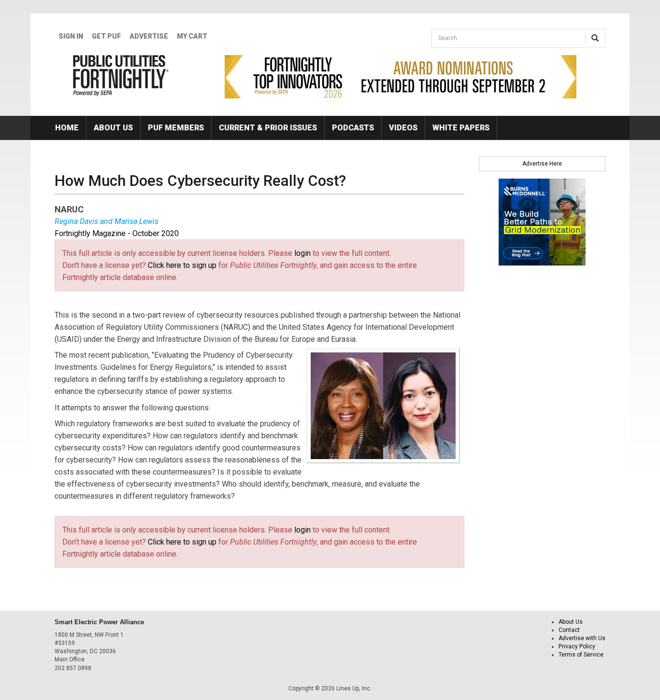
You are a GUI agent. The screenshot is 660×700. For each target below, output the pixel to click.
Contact (569, 630)
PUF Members (176, 127)
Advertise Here (542, 163)
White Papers (460, 127)
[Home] (121, 75)
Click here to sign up (182, 265)
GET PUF (106, 36)
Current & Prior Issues (268, 127)
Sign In (70, 36)
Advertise (148, 36)
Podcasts (353, 127)
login (302, 253)
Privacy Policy (577, 646)
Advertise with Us (582, 638)
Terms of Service (581, 654)
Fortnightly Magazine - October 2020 (117, 233)
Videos (403, 127)
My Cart (192, 36)
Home (67, 127)
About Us (113, 127)
